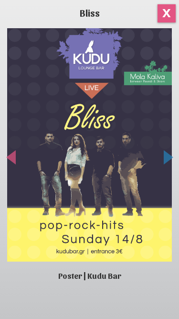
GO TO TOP (163, 304)
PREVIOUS (16, 160)
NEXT (164, 160)
